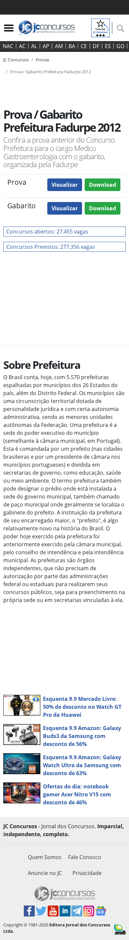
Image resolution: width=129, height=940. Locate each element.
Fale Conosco (84, 857)
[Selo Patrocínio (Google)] (100, 27)
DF (96, 46)
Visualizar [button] (65, 184)
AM (59, 46)
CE (84, 46)
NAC (8, 46)
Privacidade (87, 873)
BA (71, 46)
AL (34, 46)
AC (22, 46)
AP (46, 46)
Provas (42, 60)
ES (108, 46)
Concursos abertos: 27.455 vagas (47, 231)
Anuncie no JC (45, 873)
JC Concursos (16, 60)
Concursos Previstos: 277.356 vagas (50, 246)
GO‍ (120, 46)
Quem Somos (45, 857)
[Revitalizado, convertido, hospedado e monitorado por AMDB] (120, 929)
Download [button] (102, 184)
